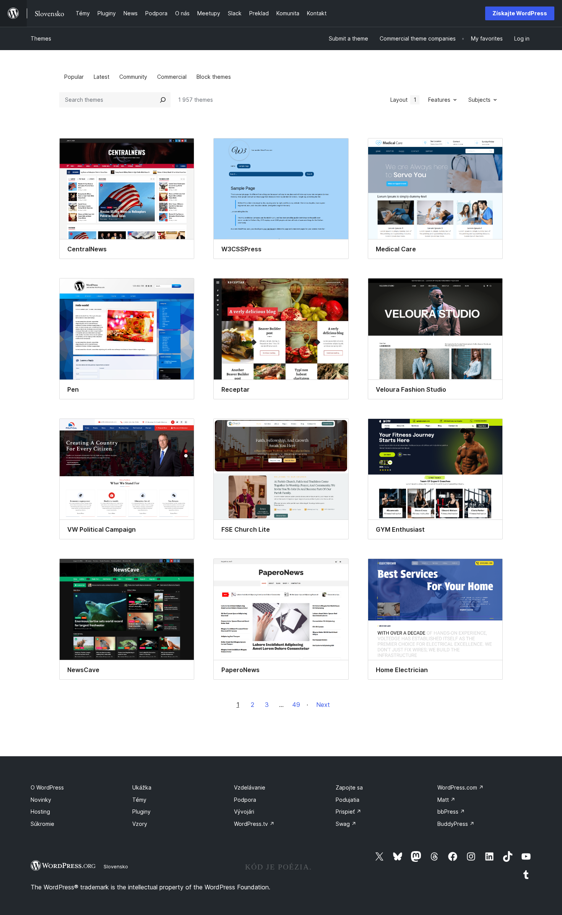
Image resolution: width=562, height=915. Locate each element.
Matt (446, 799)
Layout (403, 99)
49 (296, 704)
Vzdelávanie (249, 787)
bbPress (451, 811)
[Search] (163, 99)
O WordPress (47, 787)
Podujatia (347, 799)
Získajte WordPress (519, 13)
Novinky (41, 799)
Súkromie (42, 824)
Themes (41, 38)
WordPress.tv (254, 824)
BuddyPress (455, 824)
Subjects (479, 99)
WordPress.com (460, 787)
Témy (139, 799)
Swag (346, 824)
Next (323, 704)
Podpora (245, 799)
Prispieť (348, 811)
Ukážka (141, 787)
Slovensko (116, 866)
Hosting (40, 811)
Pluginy (141, 811)
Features (439, 99)
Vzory (139, 824)
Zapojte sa (349, 787)
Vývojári (244, 811)
